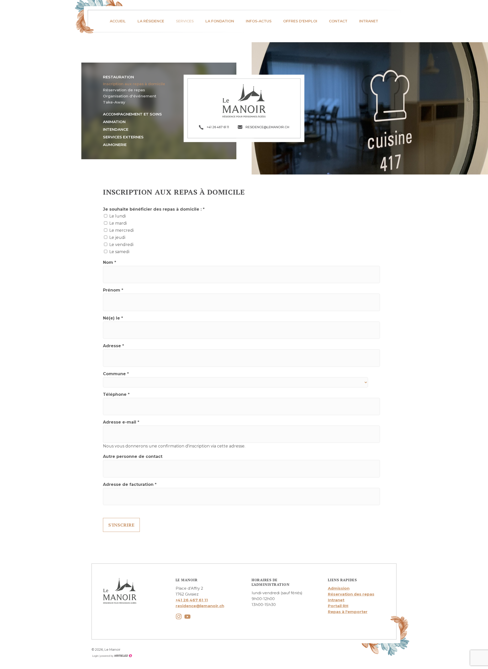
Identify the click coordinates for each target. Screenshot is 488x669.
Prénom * (113, 290)
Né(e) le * (113, 318)
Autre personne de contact (132, 456)
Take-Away (114, 102)
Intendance (115, 129)
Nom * (109, 262)
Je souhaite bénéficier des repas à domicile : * (154, 209)
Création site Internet (115, 656)
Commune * (116, 373)
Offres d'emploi (300, 21)
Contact (338, 21)
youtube (187, 616)
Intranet (368, 21)
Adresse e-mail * (121, 422)
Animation (114, 121)
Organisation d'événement (129, 96)
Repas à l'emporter (348, 611)
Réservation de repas (124, 90)
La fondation (219, 21)
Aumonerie (115, 144)
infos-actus (258, 21)
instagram (179, 616)
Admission (338, 588)
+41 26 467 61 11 (192, 600)
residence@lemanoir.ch (200, 605)
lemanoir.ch (243, 101)
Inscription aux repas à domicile (134, 83)
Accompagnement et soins (132, 114)
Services (185, 21)
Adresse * (113, 345)
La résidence (151, 21)
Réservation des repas (351, 594)
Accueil (118, 21)
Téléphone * (116, 394)
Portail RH (338, 605)
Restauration (118, 77)
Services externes (123, 137)
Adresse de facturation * (130, 484)
